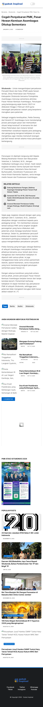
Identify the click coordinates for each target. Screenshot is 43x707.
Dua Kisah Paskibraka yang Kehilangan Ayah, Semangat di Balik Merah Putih (29, 387)
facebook (10, 687)
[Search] (37, 3)
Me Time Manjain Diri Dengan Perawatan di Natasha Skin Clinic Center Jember (20, 593)
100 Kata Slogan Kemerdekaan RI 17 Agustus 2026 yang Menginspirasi (20, 622)
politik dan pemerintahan (13, 615)
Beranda (4, 12)
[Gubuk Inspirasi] (12, 5)
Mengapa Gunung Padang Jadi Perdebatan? (30, 342)
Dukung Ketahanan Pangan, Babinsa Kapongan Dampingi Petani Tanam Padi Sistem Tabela (22, 190)
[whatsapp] (12, 313)
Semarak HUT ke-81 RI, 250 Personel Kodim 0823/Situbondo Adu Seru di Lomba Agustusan (23, 198)
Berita (12, 306)
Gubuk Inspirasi (28, 697)
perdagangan (9, 644)
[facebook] (3, 313)
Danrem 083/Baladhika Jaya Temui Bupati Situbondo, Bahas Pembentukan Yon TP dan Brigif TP (20, 563)
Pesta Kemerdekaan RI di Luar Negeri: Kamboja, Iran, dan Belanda (29, 372)
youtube (34, 689)
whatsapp (34, 687)
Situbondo (12, 12)
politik (6, 527)
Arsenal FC (24, 331)
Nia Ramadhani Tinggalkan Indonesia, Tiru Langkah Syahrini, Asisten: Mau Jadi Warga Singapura (29, 356)
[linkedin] (20, 313)
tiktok (10, 689)
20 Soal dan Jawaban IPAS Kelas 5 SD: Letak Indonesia (20, 534)
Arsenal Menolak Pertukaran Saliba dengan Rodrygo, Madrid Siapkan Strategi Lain (23, 206)
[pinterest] (16, 313)
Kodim (20, 306)
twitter (22, 687)
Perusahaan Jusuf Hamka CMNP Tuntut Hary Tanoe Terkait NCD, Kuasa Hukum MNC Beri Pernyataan (21, 651)
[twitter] (7, 313)
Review (6, 587)
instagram (21, 689)
